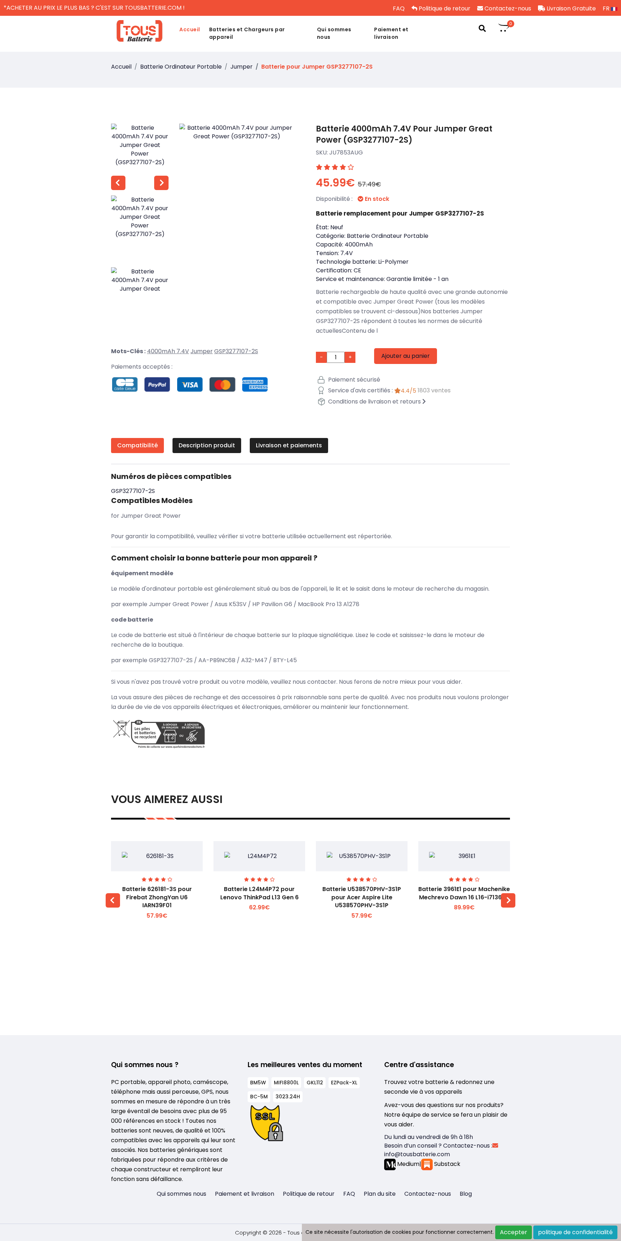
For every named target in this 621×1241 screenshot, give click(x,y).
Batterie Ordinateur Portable (181, 67)
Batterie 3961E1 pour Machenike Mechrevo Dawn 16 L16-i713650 (464, 893)
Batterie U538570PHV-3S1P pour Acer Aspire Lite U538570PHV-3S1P (361, 897)
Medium (407, 1164)
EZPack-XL (344, 1082)
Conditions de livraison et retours (374, 401)
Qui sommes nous (334, 33)
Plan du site (380, 1194)
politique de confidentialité (575, 1232)
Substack (446, 1164)
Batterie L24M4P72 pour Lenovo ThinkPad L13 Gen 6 (259, 893)
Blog (466, 1194)
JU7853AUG (346, 152)
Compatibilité (137, 445)
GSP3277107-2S (236, 351)
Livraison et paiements (289, 445)
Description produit (207, 445)
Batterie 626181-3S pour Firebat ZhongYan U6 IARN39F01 (157, 897)
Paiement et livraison (391, 33)
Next (161, 183)
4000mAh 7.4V (168, 351)
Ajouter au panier (405, 356)
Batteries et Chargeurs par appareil (247, 33)
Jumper (241, 67)
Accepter (513, 1232)
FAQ (398, 8)
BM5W (258, 1082)
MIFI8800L (286, 1082)
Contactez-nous (507, 8)
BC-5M (259, 1096)
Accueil (189, 29)
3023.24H (288, 1096)
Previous (118, 183)
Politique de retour (443, 8)
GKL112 (315, 1082)
